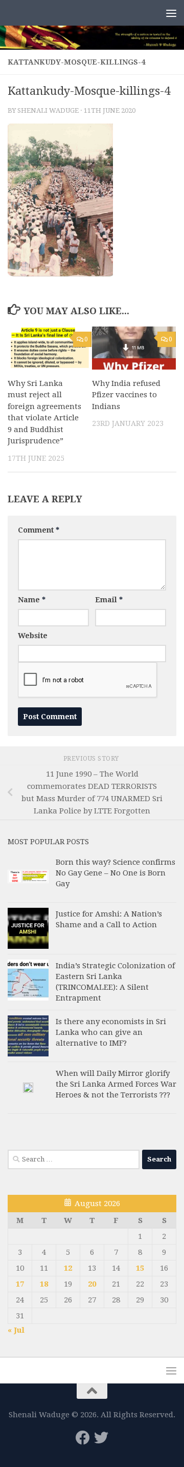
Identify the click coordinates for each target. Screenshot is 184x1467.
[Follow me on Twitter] (101, 1438)
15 (140, 1268)
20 (92, 1284)
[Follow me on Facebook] (83, 1438)
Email (109, 600)
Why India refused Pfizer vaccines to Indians (126, 395)
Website (33, 635)
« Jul (16, 1330)
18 (44, 1284)
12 (68, 1268)
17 (20, 1284)
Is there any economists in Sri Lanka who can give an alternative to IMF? (111, 1032)
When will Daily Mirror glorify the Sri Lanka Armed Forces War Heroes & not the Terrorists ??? (116, 1084)
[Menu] (171, 13)
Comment (38, 530)
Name (31, 600)
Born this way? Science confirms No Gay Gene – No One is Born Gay (115, 873)
